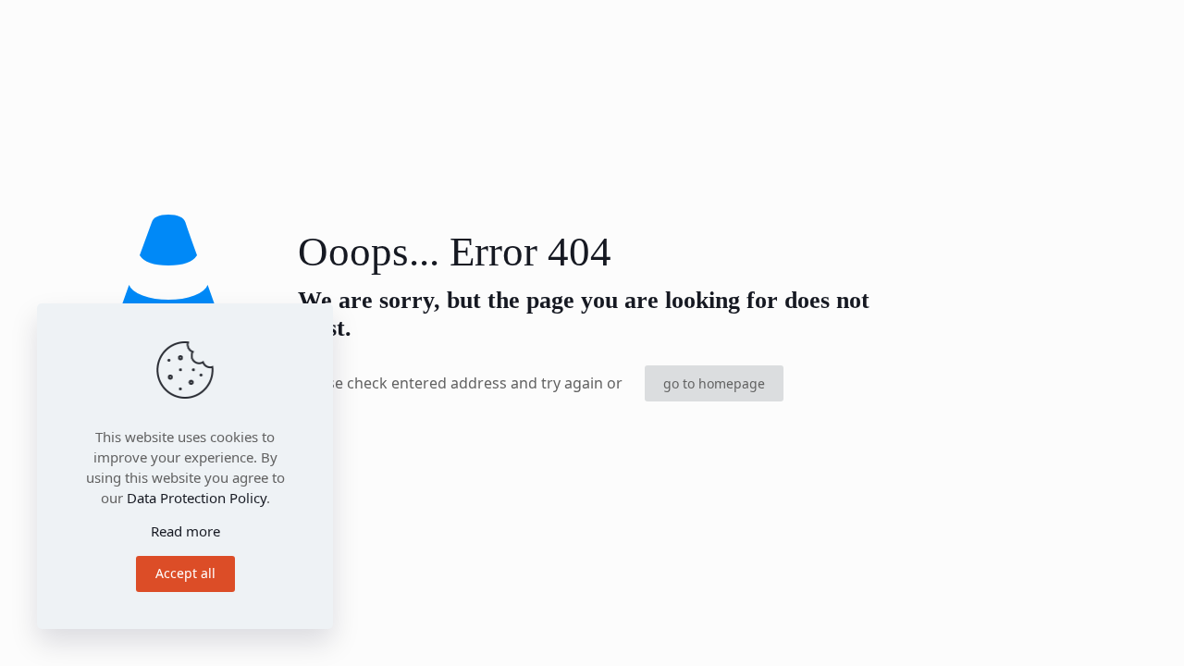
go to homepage (714, 383)
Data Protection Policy (196, 497)
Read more (185, 531)
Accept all (185, 573)
